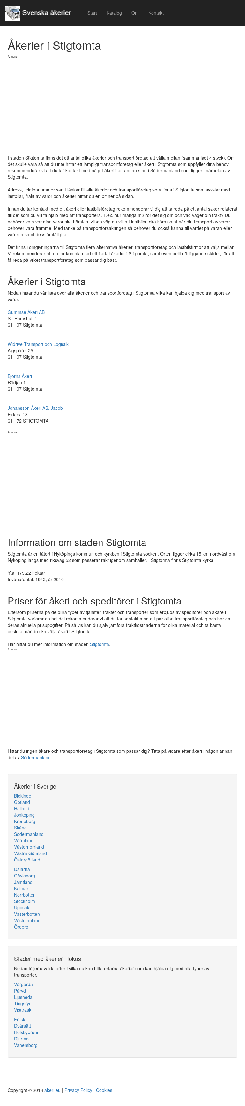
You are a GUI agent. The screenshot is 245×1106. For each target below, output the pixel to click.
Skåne (20, 827)
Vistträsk (22, 1010)
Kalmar (21, 888)
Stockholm (24, 901)
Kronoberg (24, 821)
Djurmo (21, 1038)
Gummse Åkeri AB (26, 312)
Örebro (21, 926)
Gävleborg (24, 875)
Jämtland (23, 882)
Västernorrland (29, 847)
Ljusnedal (23, 997)
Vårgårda (23, 984)
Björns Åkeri (20, 376)
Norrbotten (25, 895)
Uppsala (22, 907)
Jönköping (24, 815)
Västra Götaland (30, 853)
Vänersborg (26, 1045)
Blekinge (22, 795)
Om (135, 13)
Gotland (22, 802)
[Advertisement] (122, 103)
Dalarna (22, 869)
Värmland (23, 840)
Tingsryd (23, 1003)
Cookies (104, 1090)
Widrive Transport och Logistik (38, 344)
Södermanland (36, 757)
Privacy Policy (78, 1090)
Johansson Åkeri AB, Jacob (35, 408)
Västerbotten (27, 914)
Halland (21, 808)
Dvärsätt (22, 1026)
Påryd (20, 990)
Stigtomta (99, 644)
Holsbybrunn (27, 1032)
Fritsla (20, 1019)
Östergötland (27, 859)
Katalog (114, 13)
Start (92, 13)
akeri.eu (52, 1090)
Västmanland (27, 920)
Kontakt (156, 13)
